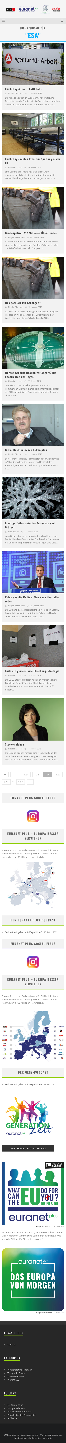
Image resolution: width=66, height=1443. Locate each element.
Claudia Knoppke (15, 167)
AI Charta (12, 1418)
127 (58, 774)
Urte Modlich (13, 531)
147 (20, 781)
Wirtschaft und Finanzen (19, 1369)
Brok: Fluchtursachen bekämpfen (26, 450)
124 (26, 774)
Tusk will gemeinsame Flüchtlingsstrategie (32, 671)
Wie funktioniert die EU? (19, 1411)
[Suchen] (62, 21)
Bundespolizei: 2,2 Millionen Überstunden (31, 233)
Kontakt (11, 1344)
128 (6, 781)
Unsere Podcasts (15, 1376)
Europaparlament (16, 1408)
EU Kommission (15, 1404)
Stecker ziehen (14, 744)
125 (37, 774)
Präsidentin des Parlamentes (21, 1415)
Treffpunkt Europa (16, 1373)
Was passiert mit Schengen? (23, 303)
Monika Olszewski (15, 93)
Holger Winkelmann (16, 237)
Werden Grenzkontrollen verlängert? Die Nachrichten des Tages (30, 375)
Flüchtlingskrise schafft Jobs (23, 89)
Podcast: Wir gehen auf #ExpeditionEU (24, 932)
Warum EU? (13, 1379)
